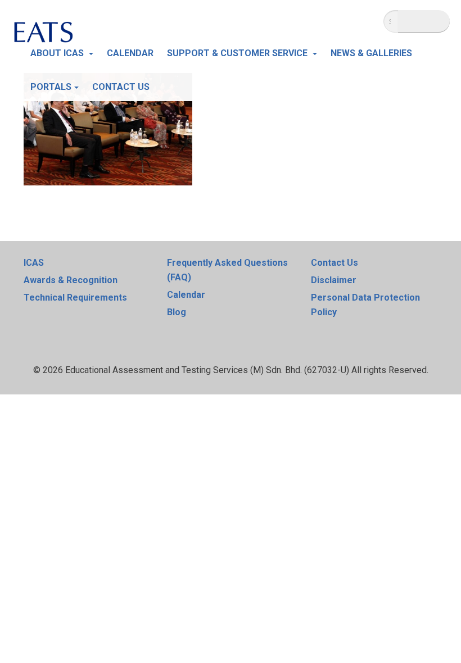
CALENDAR (130, 53)
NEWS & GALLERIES (371, 53)
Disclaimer (333, 280)
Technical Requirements (75, 297)
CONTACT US (121, 86)
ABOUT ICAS (58, 53)
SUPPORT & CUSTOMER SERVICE (238, 53)
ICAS (34, 262)
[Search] (424, 21)
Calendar (186, 294)
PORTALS (50, 86)
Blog (176, 312)
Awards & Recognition (70, 280)
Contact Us (334, 262)
